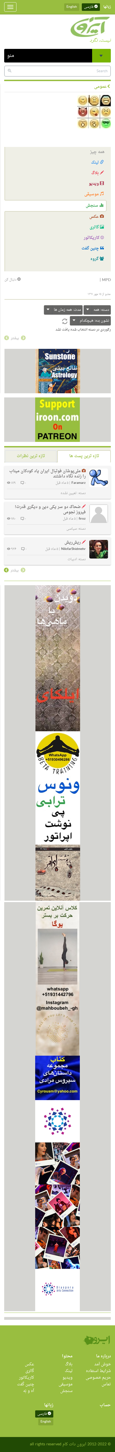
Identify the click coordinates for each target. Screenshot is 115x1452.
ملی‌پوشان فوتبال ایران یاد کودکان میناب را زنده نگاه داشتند (47, 473)
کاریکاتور (92, 238)
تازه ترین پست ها (84, 456)
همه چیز (97, 152)
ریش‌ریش (72, 542)
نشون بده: (94, 320)
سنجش (92, 205)
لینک (95, 162)
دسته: (101, 309)
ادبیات (72, 559)
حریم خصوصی (98, 1377)
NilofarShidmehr (73, 549)
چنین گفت (91, 248)
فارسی (89, 7)
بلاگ (95, 173)
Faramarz (78, 483)
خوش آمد (102, 1364)
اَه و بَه (28, 1391)
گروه (95, 259)
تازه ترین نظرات (31, 456)
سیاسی (71, 529)
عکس (94, 217)
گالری (95, 227)
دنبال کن (10, 280)
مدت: (67, 309)
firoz (82, 519)
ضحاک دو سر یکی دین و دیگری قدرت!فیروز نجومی (50, 509)
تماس (106, 1384)
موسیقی (92, 194)
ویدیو (94, 183)
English (71, 7)
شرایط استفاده (98, 1371)
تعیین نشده (69, 493)
